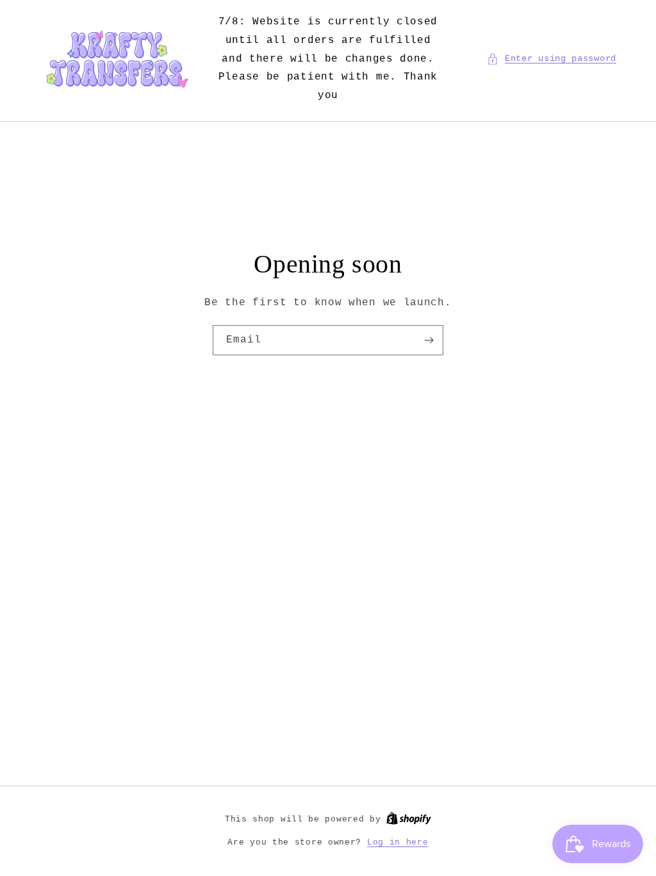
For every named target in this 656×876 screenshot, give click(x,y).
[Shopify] (408, 819)
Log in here (398, 842)
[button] (551, 59)
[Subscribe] (428, 340)
